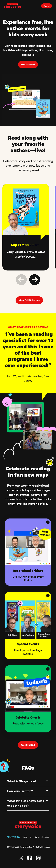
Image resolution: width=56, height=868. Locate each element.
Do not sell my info (42, 837)
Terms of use (27, 837)
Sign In (46, 6)
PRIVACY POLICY (13, 837)
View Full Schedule (29, 300)
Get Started (28, 64)
